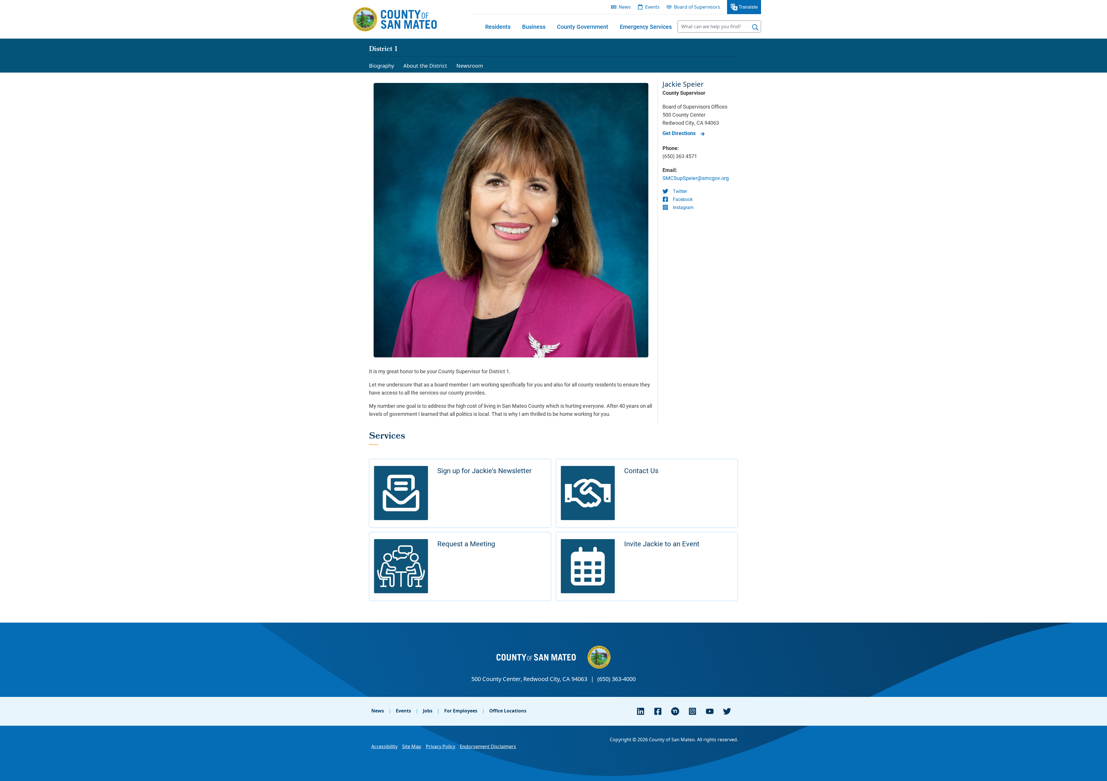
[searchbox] (719, 26)
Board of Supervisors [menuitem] (697, 7)
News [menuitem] (625, 7)
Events (403, 711)
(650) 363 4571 (679, 156)
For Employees (460, 711)
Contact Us (641, 470)
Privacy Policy (440, 746)
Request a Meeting (466, 543)
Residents (498, 26)
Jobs (427, 711)
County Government (582, 26)
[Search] (755, 27)
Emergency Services (646, 26)
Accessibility (384, 746)
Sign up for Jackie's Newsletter (484, 470)
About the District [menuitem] (425, 65)
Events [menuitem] (652, 7)
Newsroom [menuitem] (469, 65)
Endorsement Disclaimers (488, 746)
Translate (748, 7)
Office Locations (507, 711)
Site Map (411, 746)
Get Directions (679, 133)
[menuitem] (497, 26)
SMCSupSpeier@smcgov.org (695, 178)
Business (533, 26)
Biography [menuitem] (381, 65)
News (377, 711)
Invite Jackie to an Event (661, 543)
